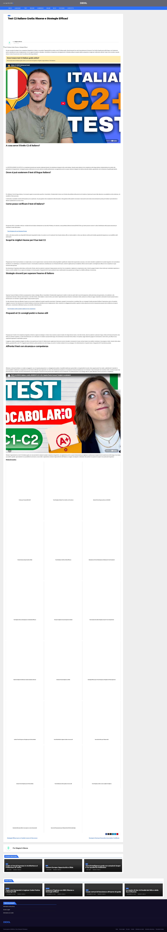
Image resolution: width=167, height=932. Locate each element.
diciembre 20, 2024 (11, 894)
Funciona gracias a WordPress (9, 929)
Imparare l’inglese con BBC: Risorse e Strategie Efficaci (60, 891)
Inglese (32, 8)
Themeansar (25, 929)
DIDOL (83, 3)
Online (48, 8)
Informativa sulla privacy (9, 906)
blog (127, 888)
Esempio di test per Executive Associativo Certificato (104, 838)
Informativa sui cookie (8, 912)
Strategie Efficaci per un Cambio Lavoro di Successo (22, 838)
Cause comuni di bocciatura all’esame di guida (103, 892)
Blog (54, 8)
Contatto (70, 8)
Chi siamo (62, 8)
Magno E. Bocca (18, 41)
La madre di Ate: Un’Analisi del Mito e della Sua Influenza (142, 891)
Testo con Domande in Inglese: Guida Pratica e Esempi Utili (23, 891)
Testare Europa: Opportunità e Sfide (59, 867)
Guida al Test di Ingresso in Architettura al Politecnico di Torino (22, 866)
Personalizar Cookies (160, 929)
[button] (163, 8)
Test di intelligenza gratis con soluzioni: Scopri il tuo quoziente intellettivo (102, 866)
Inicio (10, 8)
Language (18, 8)
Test (25, 8)
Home (117, 929)
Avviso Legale (6, 909)
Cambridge (40, 8)
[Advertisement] (47, 31)
